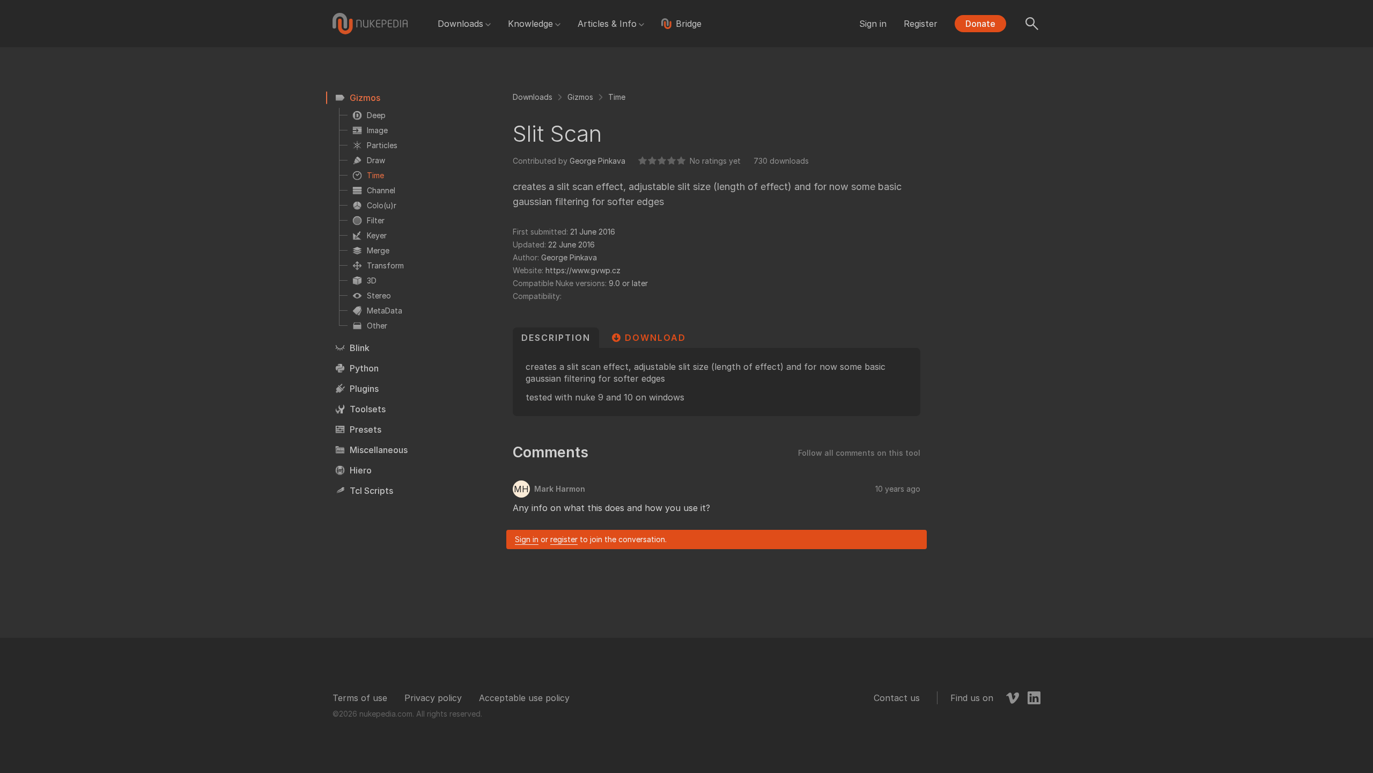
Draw (376, 160)
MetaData (384, 310)
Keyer (377, 235)
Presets (365, 429)
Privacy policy (433, 697)
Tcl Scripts (371, 490)
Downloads (460, 23)
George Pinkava (597, 160)
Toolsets (368, 409)
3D (372, 280)
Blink (360, 347)
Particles (382, 145)
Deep (376, 115)
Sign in (873, 23)
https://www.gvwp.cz (583, 270)
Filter (376, 220)
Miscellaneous (379, 449)
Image (377, 130)
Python (364, 368)
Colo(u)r (381, 205)
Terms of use (360, 697)
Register (921, 23)
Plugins (364, 388)
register (564, 539)
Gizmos (365, 97)
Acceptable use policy (524, 697)
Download (655, 337)
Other (377, 325)
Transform (385, 265)
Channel (381, 190)
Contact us (897, 697)
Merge (378, 250)
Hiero (361, 470)
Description (555, 337)
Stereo (379, 295)
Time (375, 175)
